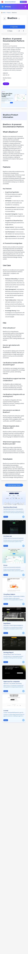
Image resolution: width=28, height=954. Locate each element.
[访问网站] (23, 517)
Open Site (15, 27)
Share (10, 31)
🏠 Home (3, 12)
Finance (9, 12)
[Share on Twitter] (19, 30)
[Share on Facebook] (23, 30)
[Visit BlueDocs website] (14, 98)
